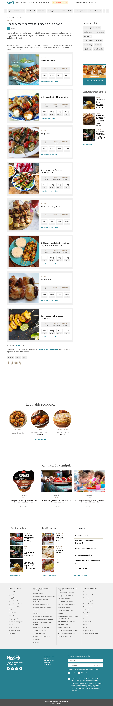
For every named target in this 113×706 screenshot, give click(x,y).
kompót (40, 430)
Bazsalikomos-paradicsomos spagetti (41, 613)
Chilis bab (11, 616)
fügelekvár (87, 36)
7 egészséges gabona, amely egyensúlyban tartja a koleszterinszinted (100, 104)
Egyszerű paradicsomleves (16, 601)
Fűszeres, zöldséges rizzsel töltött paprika (42, 623)
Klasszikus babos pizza (83, 555)
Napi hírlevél (74, 673)
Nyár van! (10, 18)
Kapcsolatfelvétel (49, 660)
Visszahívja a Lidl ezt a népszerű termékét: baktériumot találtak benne (24, 501)
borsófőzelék (98, 49)
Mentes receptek (88, 601)
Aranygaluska (12, 598)
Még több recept (40, 440)
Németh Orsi (23, 507)
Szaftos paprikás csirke (39, 630)
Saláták (85, 625)
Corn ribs (60, 613)
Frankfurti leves (13, 592)
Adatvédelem (47, 658)
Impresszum (47, 662)
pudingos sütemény (62, 430)
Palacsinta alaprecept (59, 551)
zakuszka (41, 11)
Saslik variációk (48, 60)
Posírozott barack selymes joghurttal (40, 434)
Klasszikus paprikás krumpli (41, 627)
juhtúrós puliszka (66, 11)
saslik (18, 358)
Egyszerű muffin (13, 595)
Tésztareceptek (87, 622)
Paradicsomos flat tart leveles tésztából (42, 608)
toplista (10, 358)
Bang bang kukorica (64, 599)
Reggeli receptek (88, 631)
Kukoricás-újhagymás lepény (66, 621)
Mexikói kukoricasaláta (64, 636)
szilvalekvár (59, 533)
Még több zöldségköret (49, 155)
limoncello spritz (95, 11)
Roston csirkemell (14, 628)
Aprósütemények (88, 595)
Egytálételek (86, 613)
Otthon (98, 129)
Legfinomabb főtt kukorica (66, 593)
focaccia (18, 430)
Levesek (85, 616)
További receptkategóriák (90, 634)
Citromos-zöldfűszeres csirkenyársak (51, 171)
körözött (98, 45)
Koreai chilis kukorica (64, 608)
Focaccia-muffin (18, 433)
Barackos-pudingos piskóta (62, 434)
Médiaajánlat (48, 664)
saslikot (17, 345)
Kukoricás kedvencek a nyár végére (67, 589)
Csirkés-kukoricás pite (64, 627)
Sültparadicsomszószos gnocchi (42, 617)
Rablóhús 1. (46, 279)
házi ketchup (88, 32)
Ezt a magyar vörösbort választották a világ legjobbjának (100, 135)
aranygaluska (52, 11)
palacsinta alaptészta (59, 547)
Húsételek (86, 610)
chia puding (88, 45)
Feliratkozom (97, 665)
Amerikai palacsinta (14, 631)
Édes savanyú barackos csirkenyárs (52, 317)
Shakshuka (36, 639)
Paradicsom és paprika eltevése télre (44, 596)
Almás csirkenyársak (50, 206)
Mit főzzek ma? (32, 2)
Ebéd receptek (87, 592)
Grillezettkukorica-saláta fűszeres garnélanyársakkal (68, 617)
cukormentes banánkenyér (93, 40)
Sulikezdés (24, 495)
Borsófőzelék (12, 613)
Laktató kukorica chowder (65, 610)
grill (24, 358)
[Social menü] (92, 2)
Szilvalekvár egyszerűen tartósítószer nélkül (60, 538)
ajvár (85, 28)
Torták (85, 619)
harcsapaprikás (81, 11)
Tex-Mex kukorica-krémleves (66, 605)
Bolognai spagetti (14, 619)
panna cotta (100, 32)
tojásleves (87, 49)
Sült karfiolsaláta (81, 568)
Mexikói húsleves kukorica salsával (68, 630)
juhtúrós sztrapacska (16, 11)
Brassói (11, 625)
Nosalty (13, 28)
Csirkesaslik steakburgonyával (55, 97)
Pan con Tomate (38, 593)
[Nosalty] (11, 2)
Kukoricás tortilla (63, 624)
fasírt (57, 560)
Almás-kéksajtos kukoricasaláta (67, 633)
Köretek (85, 628)
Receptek (19, 2)
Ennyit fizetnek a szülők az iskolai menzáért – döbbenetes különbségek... (89, 501)
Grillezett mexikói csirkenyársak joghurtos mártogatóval (55, 244)
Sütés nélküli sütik (88, 604)
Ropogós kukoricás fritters (65, 596)
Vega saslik (46, 133)
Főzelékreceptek (87, 607)
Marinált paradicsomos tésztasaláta (43, 620)
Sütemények (86, 598)
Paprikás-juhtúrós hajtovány (41, 636)
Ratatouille (36, 642)
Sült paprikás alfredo (39, 633)
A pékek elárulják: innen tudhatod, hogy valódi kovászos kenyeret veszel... (100, 120)
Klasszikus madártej (14, 607)
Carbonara (12, 634)
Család (98, 97)
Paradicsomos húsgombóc (16, 622)
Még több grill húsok (48, 118)
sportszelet (31, 11)
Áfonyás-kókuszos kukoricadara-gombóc (88, 562)
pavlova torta (95, 28)
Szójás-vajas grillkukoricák (65, 602)
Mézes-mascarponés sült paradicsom (40, 600)
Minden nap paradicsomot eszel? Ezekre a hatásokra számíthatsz (56, 501)
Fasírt (57, 562)
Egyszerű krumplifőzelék (15, 604)
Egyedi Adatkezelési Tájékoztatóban (80, 688)
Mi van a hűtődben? (44, 2)
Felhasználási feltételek (50, 656)
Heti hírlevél (84, 673)
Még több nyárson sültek (49, 82)
